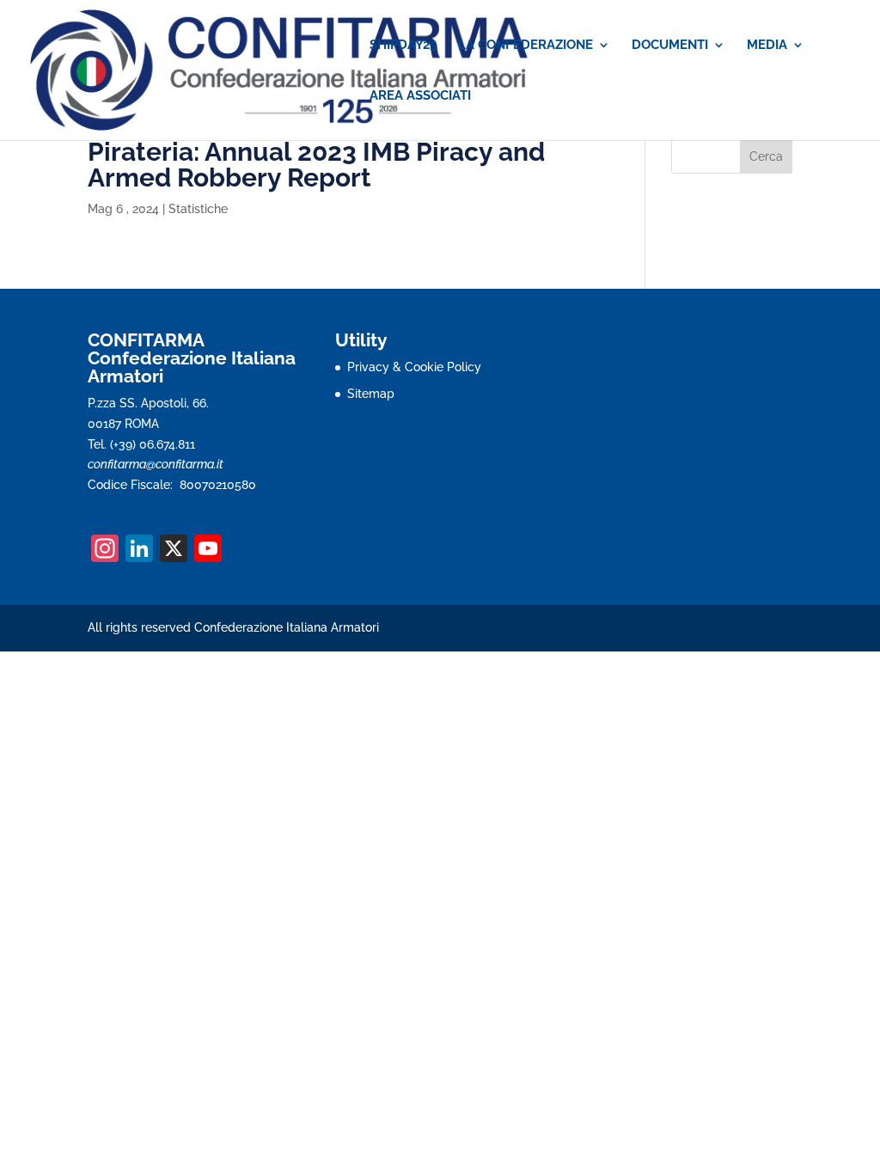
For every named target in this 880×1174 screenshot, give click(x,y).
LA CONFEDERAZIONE (525, 45)
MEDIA (767, 45)
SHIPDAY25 (403, 45)
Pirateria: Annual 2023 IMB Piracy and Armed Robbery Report (316, 165)
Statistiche (198, 209)
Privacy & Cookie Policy (414, 367)
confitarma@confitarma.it (155, 464)
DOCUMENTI (670, 45)
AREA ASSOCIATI (420, 96)
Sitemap (370, 394)
